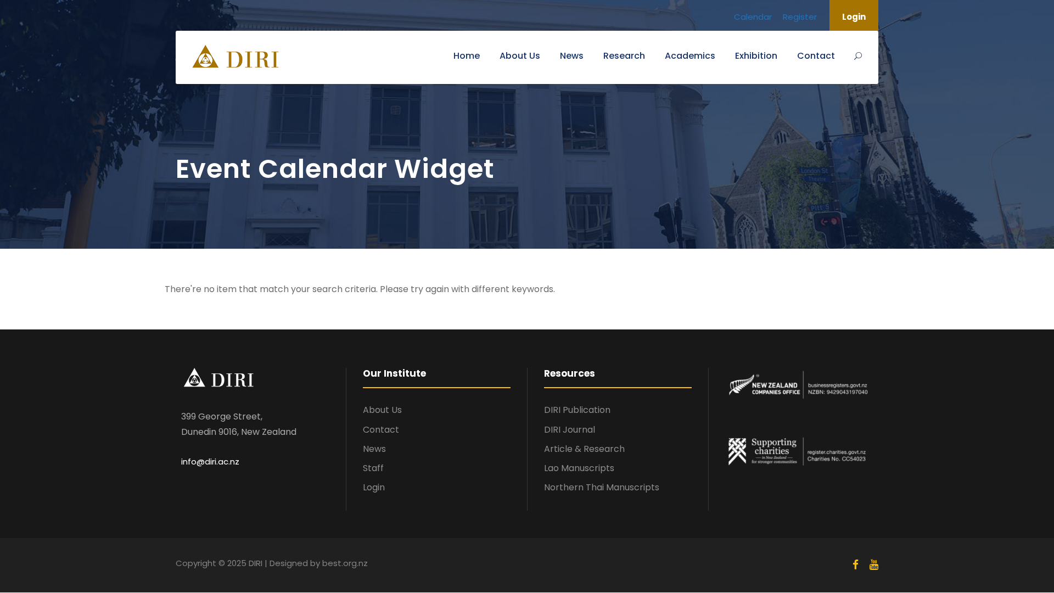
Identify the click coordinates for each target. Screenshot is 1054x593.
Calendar (753, 17)
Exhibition (756, 55)
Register (800, 17)
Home (466, 55)
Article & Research (584, 449)
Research (624, 55)
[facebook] (856, 565)
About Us (520, 55)
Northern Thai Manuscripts (601, 487)
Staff (373, 468)
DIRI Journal (569, 429)
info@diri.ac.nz (210, 461)
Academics (690, 55)
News (572, 55)
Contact (816, 55)
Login (854, 17)
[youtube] (874, 565)
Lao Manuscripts (579, 468)
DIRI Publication (577, 410)
